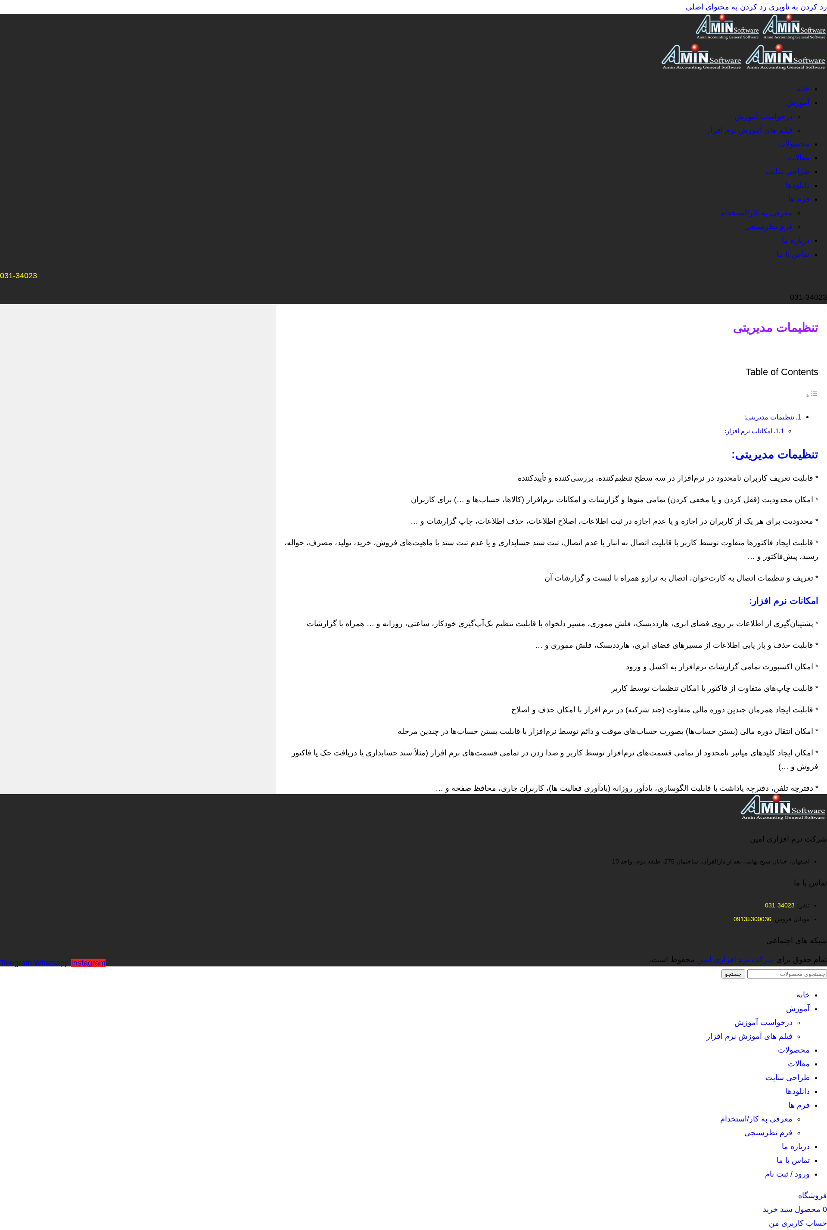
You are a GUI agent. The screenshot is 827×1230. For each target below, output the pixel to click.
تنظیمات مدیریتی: (769, 417)
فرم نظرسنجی (768, 226)
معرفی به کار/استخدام (756, 212)
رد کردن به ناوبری (797, 7)
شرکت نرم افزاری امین (735, 959)
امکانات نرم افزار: (748, 431)
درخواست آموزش (763, 116)
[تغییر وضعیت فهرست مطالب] (811, 395)
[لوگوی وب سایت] (793, 37)
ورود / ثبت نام (787, 1174)
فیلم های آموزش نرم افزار (749, 130)
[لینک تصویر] (783, 817)
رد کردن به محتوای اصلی (726, 7)
